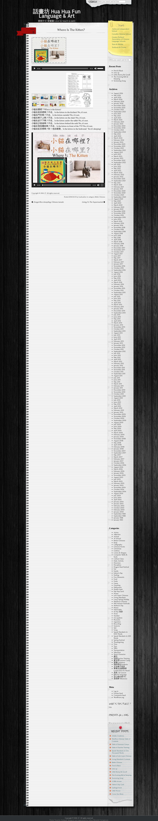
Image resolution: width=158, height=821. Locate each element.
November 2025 (119, 108)
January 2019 (118, 225)
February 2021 (119, 187)
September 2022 (120, 162)
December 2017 (119, 248)
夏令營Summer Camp (122, 660)
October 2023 (119, 148)
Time (115, 644)
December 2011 (119, 368)
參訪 (115, 656)
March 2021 (118, 185)
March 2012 (118, 361)
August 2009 (118, 422)
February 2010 (119, 410)
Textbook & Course (119, 47)
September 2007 (120, 453)
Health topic (118, 589)
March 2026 (118, 99)
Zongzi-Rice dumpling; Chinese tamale (48, 202)
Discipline (117, 565)
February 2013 (119, 341)
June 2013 (117, 337)
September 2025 (120, 112)
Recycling (117, 624)
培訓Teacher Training (122, 658)
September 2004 (120, 491)
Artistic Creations (118, 736)
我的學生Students (121, 664)
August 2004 (118, 493)
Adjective (117, 534)
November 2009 (120, 416)
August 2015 (118, 294)
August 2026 (118, 93)
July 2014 (117, 315)
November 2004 (119, 487)
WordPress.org (119, 697)
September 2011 (119, 374)
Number (117, 616)
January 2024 (118, 142)
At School (117, 538)
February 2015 (119, 307)
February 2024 (119, 140)
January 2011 (118, 388)
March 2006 (118, 469)
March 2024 (118, 138)
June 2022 (117, 166)
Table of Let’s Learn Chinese (121, 756)
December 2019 (119, 211)
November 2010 (119, 392)
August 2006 (118, 467)
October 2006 (119, 463)
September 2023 (120, 150)
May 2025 (117, 116)
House (116, 593)
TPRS (115, 648)
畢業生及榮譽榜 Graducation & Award (122, 669)
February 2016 (119, 284)
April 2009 (117, 430)
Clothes (117, 551)
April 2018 (117, 240)
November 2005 (119, 475)
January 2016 (118, 286)
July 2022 (117, 164)
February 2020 (119, 207)
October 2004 (119, 489)
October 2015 (119, 290)
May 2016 (117, 278)
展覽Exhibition (119, 662)
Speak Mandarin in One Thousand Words (120, 752)
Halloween (118, 587)
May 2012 (117, 357)
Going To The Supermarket (92, 202)
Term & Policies (117, 44)
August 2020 (118, 199)
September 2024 (120, 132)
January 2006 (119, 473)
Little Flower (116, 791)
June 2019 (117, 219)
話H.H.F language (120, 675)
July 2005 (117, 479)
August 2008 (118, 441)
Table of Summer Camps (120, 744)
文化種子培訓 (119, 666)
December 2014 (119, 311)
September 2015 (119, 292)
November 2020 (119, 193)
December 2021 (119, 179)
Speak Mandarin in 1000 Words (121, 633)
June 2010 (117, 402)
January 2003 (118, 504)
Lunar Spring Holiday (121, 599)
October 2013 (119, 329)
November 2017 (119, 250)
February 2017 (119, 262)
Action (116, 532)
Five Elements (119, 577)
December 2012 (119, 345)
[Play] (34, 68)
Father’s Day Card (118, 785)
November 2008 (120, 439)
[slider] (100, 68)
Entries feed (118, 693)
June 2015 (117, 298)
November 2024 (119, 128)
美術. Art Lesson (120, 673)
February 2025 (119, 122)
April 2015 (117, 303)
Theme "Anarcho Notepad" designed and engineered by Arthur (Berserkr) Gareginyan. (79, 820)
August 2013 (118, 333)
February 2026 (119, 101)
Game (116, 583)
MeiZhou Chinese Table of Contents (121, 740)
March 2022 (118, 173)
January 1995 (118, 520)
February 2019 (119, 223)
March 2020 (118, 205)
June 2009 (117, 426)
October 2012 (119, 349)
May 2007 (117, 455)
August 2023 (118, 152)
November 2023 (119, 146)
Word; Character (119, 654)
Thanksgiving (119, 642)
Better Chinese (100, 197)
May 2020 (117, 201)
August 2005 (118, 477)
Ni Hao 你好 (118, 612)
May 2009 (117, 428)
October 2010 (119, 394)
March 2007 (118, 457)
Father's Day (118, 573)
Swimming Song (120, 81)
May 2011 (117, 382)
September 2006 (120, 465)
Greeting (117, 585)
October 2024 (119, 130)
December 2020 (119, 191)
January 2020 (118, 209)
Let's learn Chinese (121, 595)
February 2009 (119, 435)
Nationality (118, 610)
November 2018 (119, 227)
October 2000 (119, 508)
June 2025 (117, 114)
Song (116, 630)
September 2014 (119, 313)
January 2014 (118, 325)
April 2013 (117, 339)
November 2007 (119, 451)
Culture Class (119, 559)
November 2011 (119, 370)
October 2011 (118, 372)
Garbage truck (117, 788)
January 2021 (118, 189)
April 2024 (117, 136)
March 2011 (118, 384)
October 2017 (119, 252)
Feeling (116, 575)
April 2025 (117, 118)
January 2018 (118, 246)
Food (115, 579)
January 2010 (118, 412)
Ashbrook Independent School (120, 30)
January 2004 (118, 502)
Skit (115, 628)
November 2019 (119, 213)
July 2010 (117, 400)
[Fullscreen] (102, 185)
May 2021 (117, 183)
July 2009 (117, 424)
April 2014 (117, 321)
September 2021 (119, 181)
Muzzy (116, 608)
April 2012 (117, 359)
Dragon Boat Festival (121, 567)
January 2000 (119, 512)
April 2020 (117, 203)
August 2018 (118, 233)
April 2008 (117, 445)
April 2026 (117, 97)
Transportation (119, 650)
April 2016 (117, 280)
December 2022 (119, 160)
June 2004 (117, 498)
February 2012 (119, 363)
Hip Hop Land (119, 591)
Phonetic (117, 620)
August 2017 (118, 254)
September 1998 (120, 516)
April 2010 (117, 406)
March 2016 (118, 282)
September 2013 (119, 331)
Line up (116, 73)
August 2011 (118, 376)
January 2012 (118, 365)
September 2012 (119, 351)
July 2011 (117, 378)
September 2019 (120, 217)
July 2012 (117, 353)
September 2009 (120, 420)
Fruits (116, 581)
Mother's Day (118, 606)
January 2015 (118, 309)
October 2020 (119, 195)
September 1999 (120, 514)
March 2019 (118, 221)
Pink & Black (118, 71)
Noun (116, 614)
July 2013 (117, 335)
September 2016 (120, 270)
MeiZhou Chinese (120, 601)
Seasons (117, 626)
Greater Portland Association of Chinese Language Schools (120, 39)
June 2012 (117, 355)
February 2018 (119, 244)
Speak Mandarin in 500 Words (122, 637)
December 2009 (120, 414)
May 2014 (117, 319)
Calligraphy (118, 545)
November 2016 (119, 266)
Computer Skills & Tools (120, 556)
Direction (117, 563)
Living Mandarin (120, 597)
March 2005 (118, 481)
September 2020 (120, 197)
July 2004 (117, 495)
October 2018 (119, 229)
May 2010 (117, 404)
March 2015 (118, 305)
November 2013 (119, 327)
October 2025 (119, 110)
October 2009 (119, 418)
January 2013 (118, 343)
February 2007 (119, 459)
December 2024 (119, 126)
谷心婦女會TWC (120, 677)
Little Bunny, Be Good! (122, 75)
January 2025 (118, 124)
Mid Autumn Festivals (122, 603)
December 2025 (119, 105)
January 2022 (118, 177)
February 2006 (119, 471)
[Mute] (95, 68)
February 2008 (119, 447)
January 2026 (118, 103)
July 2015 (117, 296)
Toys (115, 646)
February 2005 (119, 483)
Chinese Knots (119, 547)
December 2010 (119, 390)
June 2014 (117, 317)
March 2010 (118, 408)
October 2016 (119, 268)
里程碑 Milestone (120, 679)
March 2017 (118, 260)
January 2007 (118, 461)
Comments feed (120, 695)
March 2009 (118, 433)
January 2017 (118, 264)
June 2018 (117, 235)
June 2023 (117, 154)
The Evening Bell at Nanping (121, 78)
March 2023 (118, 156)
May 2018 (117, 238)
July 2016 (117, 274)
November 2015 (119, 288)
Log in (116, 691)
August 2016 (118, 272)
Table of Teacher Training (120, 747)
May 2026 (117, 95)
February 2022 (119, 175)
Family (116, 571)
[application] (68, 68)
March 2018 (118, 242)
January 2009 (119, 437)
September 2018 (120, 231)
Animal (116, 536)
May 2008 (117, 443)
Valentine (117, 652)
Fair (115, 569)
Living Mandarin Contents (121, 759)
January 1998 (118, 518)
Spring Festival (119, 640)
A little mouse (117, 781)
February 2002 (119, 506)
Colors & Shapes (120, 553)
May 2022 (117, 168)
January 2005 (118, 485)
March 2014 (118, 323)
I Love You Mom (117, 794)
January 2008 (119, 449)
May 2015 (117, 300)
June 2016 (117, 276)
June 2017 (117, 256)
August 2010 (118, 398)
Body (115, 543)
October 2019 (119, 215)
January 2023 (118, 158)
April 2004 (117, 500)
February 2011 (119, 386)
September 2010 (120, 396)
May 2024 (117, 134)
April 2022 (117, 170)
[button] (68, 160)
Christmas (117, 549)
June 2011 (117, 380)
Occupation (118, 618)
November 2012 (119, 347)
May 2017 (117, 258)
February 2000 (119, 510)
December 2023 (119, 144)
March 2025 (118, 120)
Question (117, 622)
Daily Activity (119, 561)
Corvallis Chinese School (121, 34)
